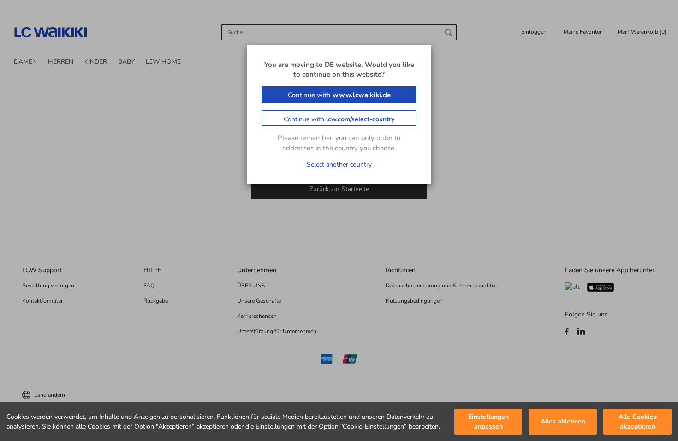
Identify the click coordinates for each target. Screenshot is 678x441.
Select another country (339, 164)
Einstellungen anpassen (488, 421)
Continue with (339, 95)
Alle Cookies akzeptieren (638, 421)
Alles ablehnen (563, 421)
